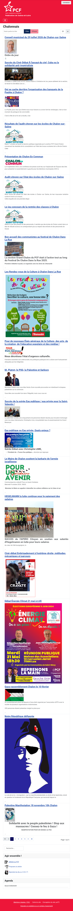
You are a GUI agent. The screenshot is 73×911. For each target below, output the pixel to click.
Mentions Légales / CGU (22, 902)
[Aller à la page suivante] (28, 839)
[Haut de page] (69, 907)
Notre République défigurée (19, 716)
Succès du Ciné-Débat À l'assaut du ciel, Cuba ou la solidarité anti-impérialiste (32, 64)
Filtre (27, 31)
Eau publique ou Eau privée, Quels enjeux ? (27, 430)
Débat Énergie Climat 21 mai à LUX (23, 601)
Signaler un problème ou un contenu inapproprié (36, 906)
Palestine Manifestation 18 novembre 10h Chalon (31, 805)
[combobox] (14, 848)
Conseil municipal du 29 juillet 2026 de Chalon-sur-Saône (35, 37)
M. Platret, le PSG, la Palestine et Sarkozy (27, 369)
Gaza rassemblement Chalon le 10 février (27, 686)
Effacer (34, 31)
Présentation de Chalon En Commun (24, 156)
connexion (66, 2)
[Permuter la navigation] (5, 20)
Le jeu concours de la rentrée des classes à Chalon (32, 206)
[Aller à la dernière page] (32, 839)
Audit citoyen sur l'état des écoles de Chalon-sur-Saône (34, 177)
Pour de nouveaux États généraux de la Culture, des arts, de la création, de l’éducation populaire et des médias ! (36, 342)
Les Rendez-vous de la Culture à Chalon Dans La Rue (33, 271)
